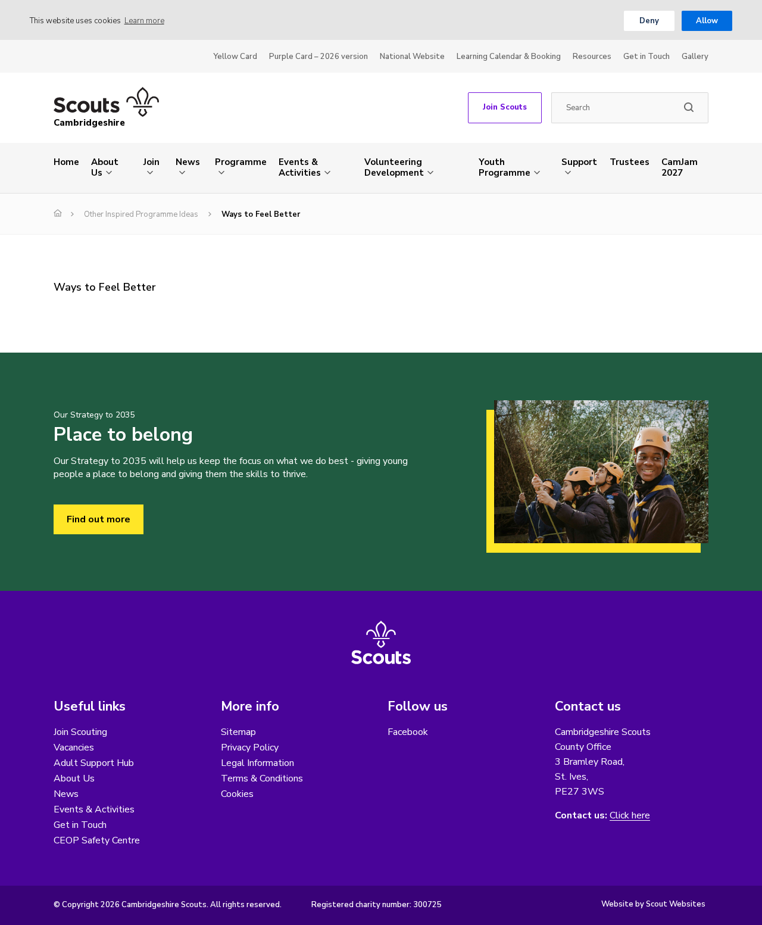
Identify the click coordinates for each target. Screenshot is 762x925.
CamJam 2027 (679, 167)
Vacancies (74, 747)
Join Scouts (505, 107)
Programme (241, 162)
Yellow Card (235, 56)
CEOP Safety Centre (97, 840)
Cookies (237, 794)
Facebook (408, 732)
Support (579, 162)
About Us (104, 167)
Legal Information (257, 763)
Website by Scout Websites (653, 904)
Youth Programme (504, 167)
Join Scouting (80, 732)
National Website (412, 56)
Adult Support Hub (94, 763)
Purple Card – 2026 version (318, 56)
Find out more (98, 519)
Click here (630, 816)
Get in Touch (646, 56)
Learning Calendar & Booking (509, 56)
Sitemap (238, 732)
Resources (592, 56)
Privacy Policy (250, 747)
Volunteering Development (394, 167)
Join (151, 162)
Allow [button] (707, 20)
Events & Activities (300, 167)
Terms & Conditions (262, 778)
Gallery (695, 56)
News (188, 162)
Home (66, 162)
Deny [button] (649, 20)
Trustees (629, 162)
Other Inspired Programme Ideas (141, 214)
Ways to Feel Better (105, 287)
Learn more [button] (144, 20)
